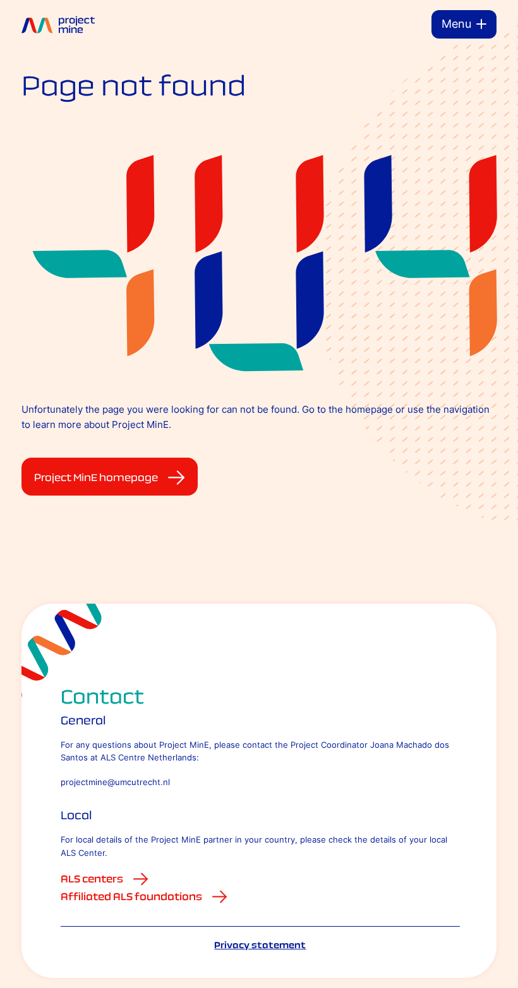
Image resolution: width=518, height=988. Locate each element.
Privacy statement (260, 945)
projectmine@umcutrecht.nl (115, 782)
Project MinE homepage (96, 477)
